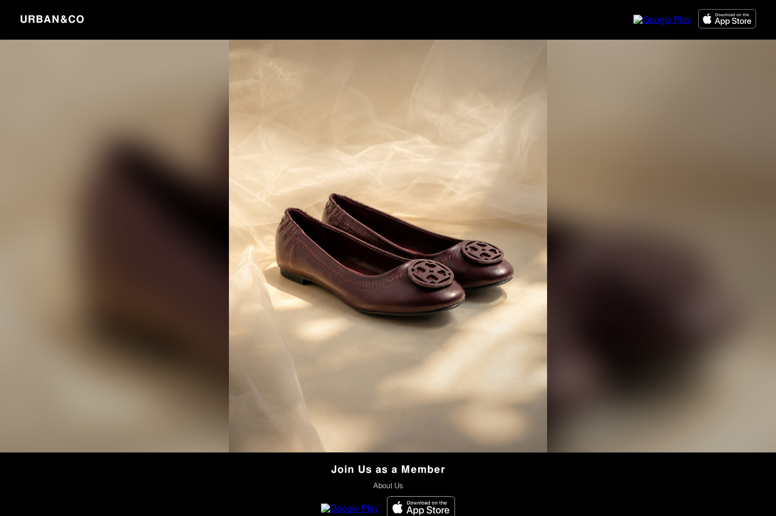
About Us (388, 486)
